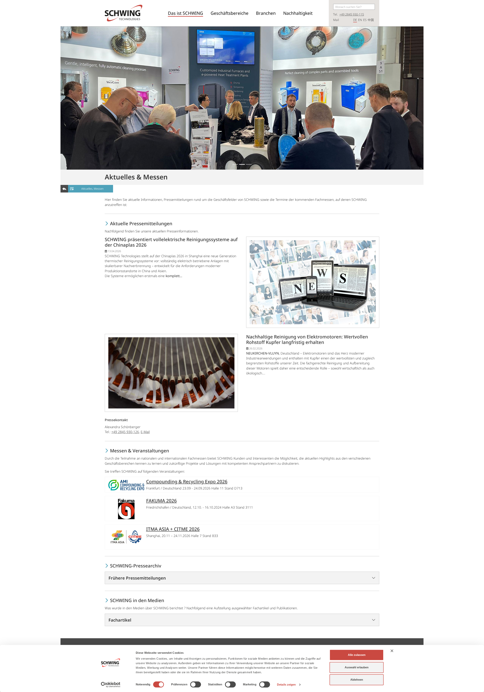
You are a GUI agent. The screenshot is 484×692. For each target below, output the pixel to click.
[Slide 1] (235, 164)
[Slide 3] (249, 164)
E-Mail (145, 431)
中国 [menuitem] (371, 20)
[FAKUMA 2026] (126, 508)
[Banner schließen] (392, 650)
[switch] (195, 684)
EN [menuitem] (360, 20)
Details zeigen (286, 684)
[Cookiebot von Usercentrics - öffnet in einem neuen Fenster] (110, 684)
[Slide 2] (242, 164)
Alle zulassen (356, 654)
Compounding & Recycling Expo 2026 (186, 481)
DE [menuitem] (355, 20)
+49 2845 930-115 (351, 14)
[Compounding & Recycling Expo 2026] (126, 485)
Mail (336, 20)
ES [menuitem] (365, 20)
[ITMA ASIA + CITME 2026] (126, 537)
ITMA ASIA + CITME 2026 (173, 529)
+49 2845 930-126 (125, 431)
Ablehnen (356, 679)
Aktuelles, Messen (92, 188)
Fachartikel (120, 620)
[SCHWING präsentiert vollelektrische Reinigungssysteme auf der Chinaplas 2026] (314, 282)
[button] (185, 13)
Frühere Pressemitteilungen (137, 578)
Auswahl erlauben (356, 667)
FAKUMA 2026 (161, 500)
